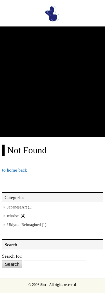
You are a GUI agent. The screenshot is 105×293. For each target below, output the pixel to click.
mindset (13, 216)
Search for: (12, 256)
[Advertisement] (52, 82)
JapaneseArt (17, 207)
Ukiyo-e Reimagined (24, 224)
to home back (14, 170)
